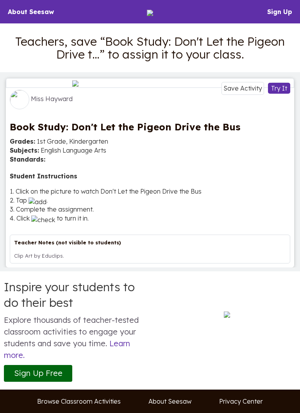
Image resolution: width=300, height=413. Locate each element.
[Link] (150, 82)
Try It (279, 88)
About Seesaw (31, 12)
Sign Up (279, 12)
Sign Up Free (38, 373)
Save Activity (242, 88)
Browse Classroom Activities (79, 401)
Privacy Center (241, 401)
